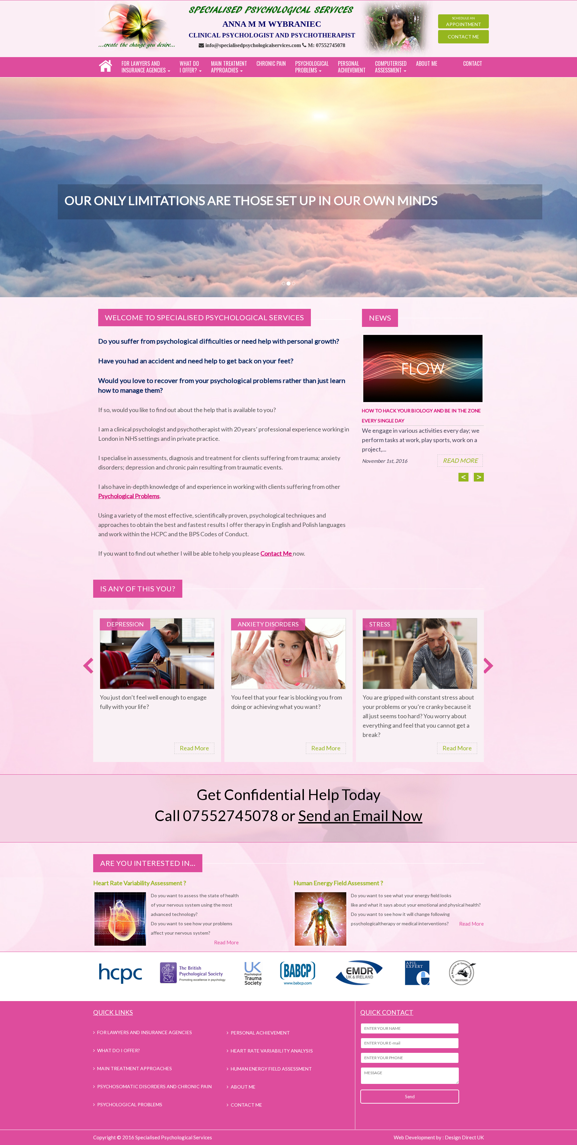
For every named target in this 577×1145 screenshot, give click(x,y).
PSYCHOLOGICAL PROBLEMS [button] (312, 66)
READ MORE (460, 460)
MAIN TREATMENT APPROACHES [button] (229, 66)
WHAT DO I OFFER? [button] (189, 66)
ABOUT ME (426, 63)
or (351, 815)
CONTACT (472, 63)
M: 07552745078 (326, 45)
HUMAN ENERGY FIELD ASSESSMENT (271, 1069)
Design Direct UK (464, 1137)
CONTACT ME (246, 1105)
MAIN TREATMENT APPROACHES (134, 1068)
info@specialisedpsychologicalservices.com (253, 45)
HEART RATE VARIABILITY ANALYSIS (272, 1051)
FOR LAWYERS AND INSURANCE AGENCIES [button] (144, 66)
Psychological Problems (129, 496)
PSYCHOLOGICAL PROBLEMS (129, 1104)
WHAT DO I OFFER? (118, 1050)
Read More (194, 748)
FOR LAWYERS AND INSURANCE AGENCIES (144, 1032)
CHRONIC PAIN (271, 63)
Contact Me (463, 36)
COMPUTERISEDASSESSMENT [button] (391, 66)
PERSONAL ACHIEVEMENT (352, 66)
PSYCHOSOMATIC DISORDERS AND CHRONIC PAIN (154, 1086)
